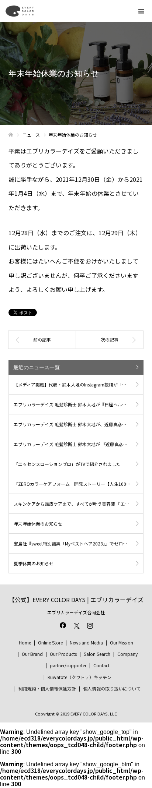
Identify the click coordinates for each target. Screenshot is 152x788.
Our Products (63, 654)
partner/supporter (68, 665)
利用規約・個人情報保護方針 (47, 688)
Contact (101, 665)
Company (127, 654)
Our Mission (121, 642)
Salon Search (97, 654)
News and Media (86, 642)
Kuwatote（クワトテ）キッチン (79, 677)
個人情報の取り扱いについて (112, 688)
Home (25, 642)
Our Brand (32, 654)
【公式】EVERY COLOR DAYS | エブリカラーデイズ (76, 600)
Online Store (50, 642)
